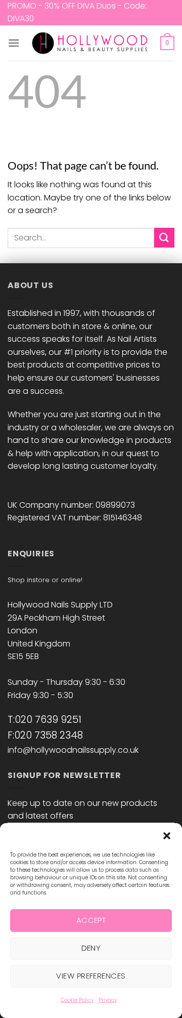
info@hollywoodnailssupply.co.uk (73, 750)
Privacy (108, 1000)
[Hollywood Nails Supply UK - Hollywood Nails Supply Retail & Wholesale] (91, 43)
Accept (91, 920)
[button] (167, 836)
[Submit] (164, 238)
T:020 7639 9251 (44, 719)
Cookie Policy (77, 1000)
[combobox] (81, 238)
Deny (91, 948)
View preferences (90, 975)
